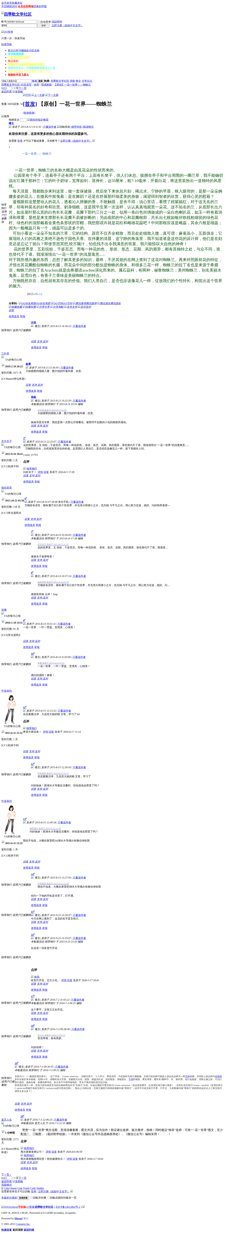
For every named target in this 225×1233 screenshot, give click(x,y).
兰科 (187, 1076)
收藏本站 (17, 2)
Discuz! (18, 1218)
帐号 (4, 21)
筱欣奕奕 (6, 487)
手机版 (22, 1207)
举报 (22, 316)
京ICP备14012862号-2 (68, 1207)
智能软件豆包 (26, 64)
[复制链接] (29, 112)
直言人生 (6, 1119)
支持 (40, 341)
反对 (45, 341)
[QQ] (4, 1207)
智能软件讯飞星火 (18, 74)
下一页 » (6, 1174)
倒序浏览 (76, 126)
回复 (11, 310)
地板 (33, 397)
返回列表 (6, 91)
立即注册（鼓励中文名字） (67, 25)
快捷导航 (6, 44)
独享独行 (32, 468)
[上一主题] (38, 95)
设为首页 (6, 2)
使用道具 (14, 316)
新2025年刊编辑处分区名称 (24, 50)
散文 (78, 80)
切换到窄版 (40, 6)
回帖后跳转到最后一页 (63, 1197)
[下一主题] (51, 95)
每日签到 (13, 60)
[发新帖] (18, 91)
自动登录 (45, 21)
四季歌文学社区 (60, 80)
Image (13, 1188)
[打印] (27, 95)
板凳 (28, 364)
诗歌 (72, 80)
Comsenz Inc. (23, 1224)
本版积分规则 (9, 1197)
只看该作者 (49, 126)
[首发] (30, 104)
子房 (130, 1079)
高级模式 (6, 1184)
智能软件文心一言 (31, 67)
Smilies (40, 1188)
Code (33, 1188)
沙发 (33, 322)
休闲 (36, 84)
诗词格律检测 (16, 53)
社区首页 (26, 84)
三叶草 (5, 353)
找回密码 (57, 21)
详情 (40, 472)
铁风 (37, 976)
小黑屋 (30, 1207)
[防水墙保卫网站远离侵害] (83, 1207)
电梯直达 (14, 119)
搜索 (34, 80)
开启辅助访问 (9, 6)
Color (7, 1188)
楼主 (11, 123)
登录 (20, 140)
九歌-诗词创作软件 (19, 57)
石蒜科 (218, 1076)
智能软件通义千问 (29, 71)
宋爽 (4, 609)
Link (19, 1188)
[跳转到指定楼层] (37, 119)
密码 (4, 25)
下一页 (23, 88)
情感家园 (46, 84)
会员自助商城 (26, 6)
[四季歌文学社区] (16, 14)
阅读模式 (88, 126)
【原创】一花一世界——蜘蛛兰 (72, 84)
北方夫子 (6, 441)
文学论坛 (87, 80)
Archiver (13, 1207)
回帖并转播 (39, 1197)
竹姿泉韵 (6, 690)
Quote (26, 1188)
